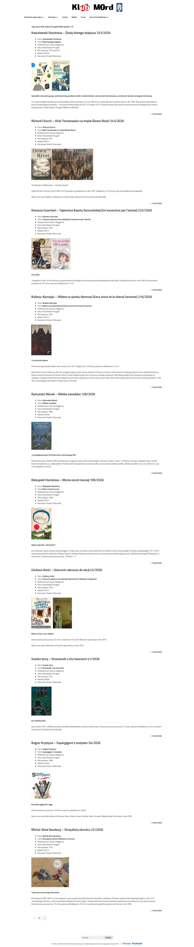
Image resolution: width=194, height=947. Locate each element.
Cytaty (65, 17)
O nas (83, 17)
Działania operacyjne (33, 17)
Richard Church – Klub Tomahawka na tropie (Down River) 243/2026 (77, 120)
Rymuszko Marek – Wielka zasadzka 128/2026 (63, 394)
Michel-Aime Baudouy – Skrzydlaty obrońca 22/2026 (67, 829)
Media (74, 17)
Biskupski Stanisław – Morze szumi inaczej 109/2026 (67, 480)
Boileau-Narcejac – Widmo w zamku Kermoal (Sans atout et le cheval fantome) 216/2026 (91, 296)
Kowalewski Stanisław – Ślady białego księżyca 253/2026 (70, 32)
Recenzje (52, 17)
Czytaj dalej (157, 114)
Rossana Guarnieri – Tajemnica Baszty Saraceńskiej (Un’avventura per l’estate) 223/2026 (91, 210)
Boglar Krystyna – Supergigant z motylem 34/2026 (65, 742)
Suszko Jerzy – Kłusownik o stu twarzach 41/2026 (65, 658)
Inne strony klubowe (97, 17)
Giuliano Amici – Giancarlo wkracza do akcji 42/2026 (66, 569)
